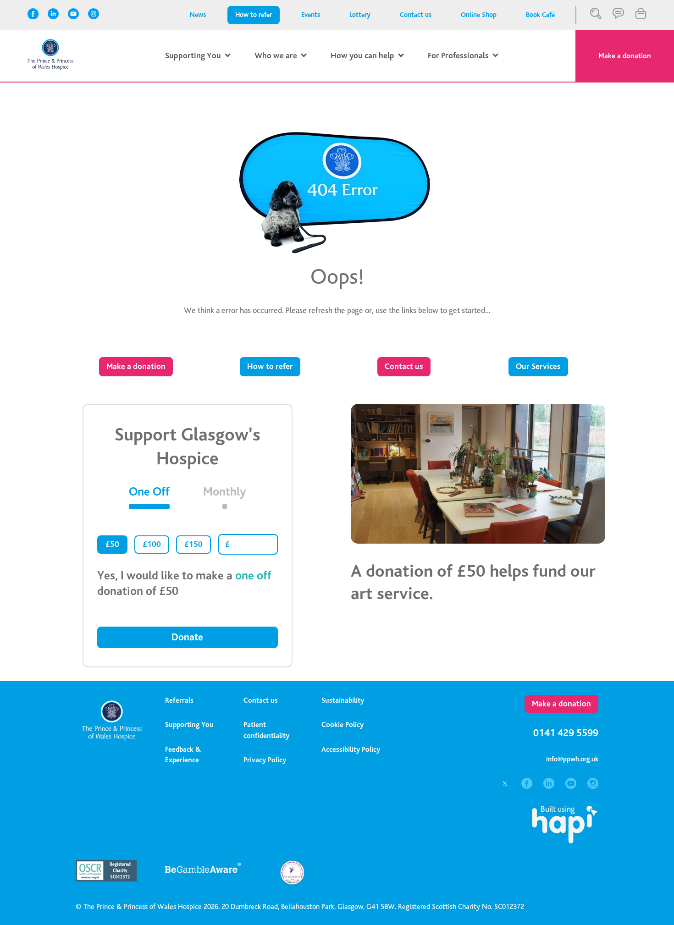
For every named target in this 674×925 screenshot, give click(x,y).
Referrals (179, 700)
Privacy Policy (264, 760)
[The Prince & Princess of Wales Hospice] (50, 68)
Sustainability (342, 700)
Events (310, 15)
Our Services (538, 366)
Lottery (359, 15)
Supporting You (189, 725)
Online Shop (479, 15)
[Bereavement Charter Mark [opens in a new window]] (292, 882)
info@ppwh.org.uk (572, 759)
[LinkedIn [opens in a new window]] (53, 14)
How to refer (253, 15)
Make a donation (624, 56)
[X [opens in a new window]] (505, 786)
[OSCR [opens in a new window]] (113, 879)
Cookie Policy (342, 725)
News (198, 15)
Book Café (540, 15)
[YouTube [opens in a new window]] (73, 14)
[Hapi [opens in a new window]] (564, 841)
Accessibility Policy (350, 749)
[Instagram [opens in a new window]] (93, 14)
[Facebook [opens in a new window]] (33, 14)
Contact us (415, 15)
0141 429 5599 (565, 732)
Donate (187, 637)
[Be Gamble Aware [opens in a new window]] (203, 875)
